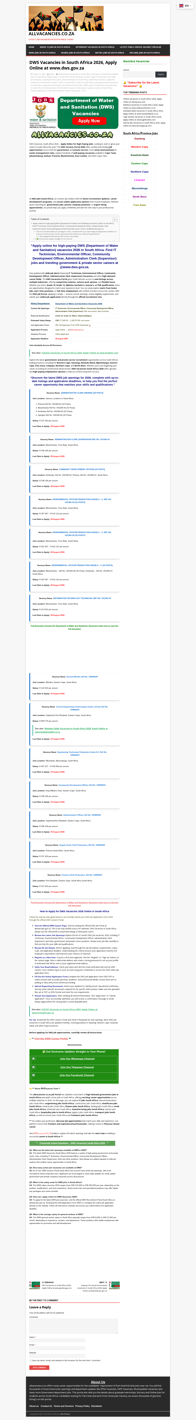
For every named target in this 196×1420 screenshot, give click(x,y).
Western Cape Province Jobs (69, 90)
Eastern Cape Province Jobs (95, 77)
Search (126, 70)
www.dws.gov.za (76, 330)
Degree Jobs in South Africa (75, 52)
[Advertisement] (74, 178)
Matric (74, 316)
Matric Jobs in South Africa (109, 52)
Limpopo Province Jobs (52, 85)
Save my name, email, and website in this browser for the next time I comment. (66, 1360)
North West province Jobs (72, 85)
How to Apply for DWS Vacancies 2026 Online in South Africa (59, 236)
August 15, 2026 (39, 74)
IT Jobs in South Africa (84, 82)
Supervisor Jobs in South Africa (99, 88)
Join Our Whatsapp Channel (77, 1058)
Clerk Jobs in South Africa (101, 74)
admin (51, 74)
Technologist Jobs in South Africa (44, 90)
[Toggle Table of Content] (114, 220)
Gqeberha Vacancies (97, 79)
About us (34, 1406)
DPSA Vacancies (77, 77)
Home (31, 47)
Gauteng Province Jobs (51, 79)
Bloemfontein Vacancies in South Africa (75, 74)
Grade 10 (59, 316)
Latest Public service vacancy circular (140, 47)
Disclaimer (96, 1406)
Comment (33, 1317)
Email (32, 1345)
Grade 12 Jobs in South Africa (55, 47)
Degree (88, 316)
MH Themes (65, 1414)
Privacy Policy (82, 1406)
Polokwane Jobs (49, 88)
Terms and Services (64, 1406)
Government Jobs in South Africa (75, 79)
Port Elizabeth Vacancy (66, 88)
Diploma (81, 316)
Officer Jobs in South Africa (94, 85)
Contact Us (46, 1406)
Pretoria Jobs (81, 88)
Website (32, 1352)
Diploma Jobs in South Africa (145, 52)
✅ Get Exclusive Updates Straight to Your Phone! (54, 239)
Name (32, 1337)
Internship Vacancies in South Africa (95, 47)
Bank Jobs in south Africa (42, 52)
